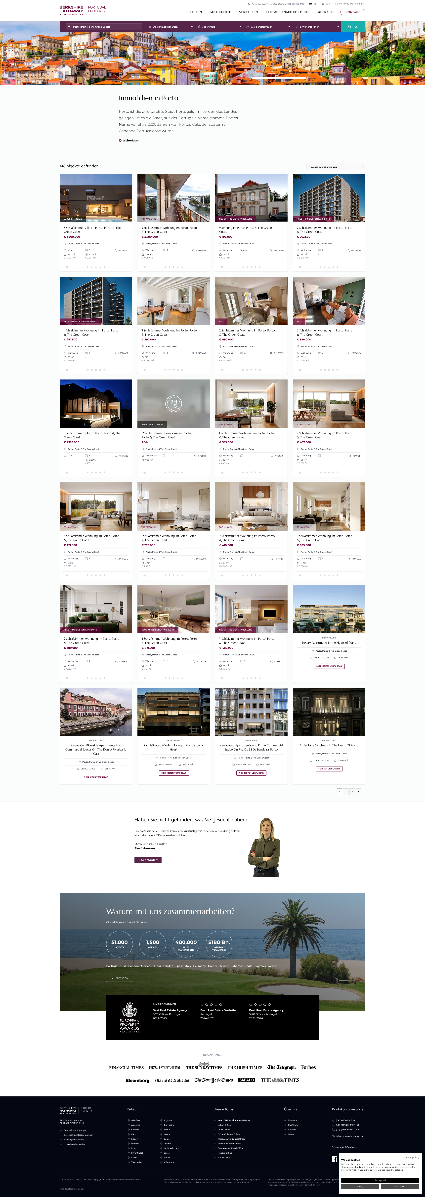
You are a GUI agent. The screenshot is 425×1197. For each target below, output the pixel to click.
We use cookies (350, 1160)
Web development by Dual (72, 1189)
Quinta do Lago (171, 1148)
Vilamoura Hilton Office (229, 1143)
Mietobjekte (220, 12)
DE (315, 4)
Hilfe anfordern (148, 860)
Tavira (167, 1157)
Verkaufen (248, 12)
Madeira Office (225, 1153)
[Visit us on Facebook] (334, 1159)
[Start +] (83, 10)
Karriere (292, 1129)
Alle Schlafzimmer (261, 26)
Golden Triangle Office (229, 1134)
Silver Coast (137, 1153)
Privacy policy (411, 1157)
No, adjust (400, 1186)
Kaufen (195, 12)
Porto (134, 1148)
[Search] (353, 25)
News (291, 1134)
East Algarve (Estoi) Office (230, 1148)
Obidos (167, 1143)
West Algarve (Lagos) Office (231, 1139)
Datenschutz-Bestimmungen (78, 1135)
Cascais (135, 1129)
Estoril (167, 1129)
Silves (167, 1153)
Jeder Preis (208, 26)
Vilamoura (169, 1162)
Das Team (293, 1125)
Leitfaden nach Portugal (288, 12)
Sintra (134, 1157)
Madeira (135, 1143)
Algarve (168, 1120)
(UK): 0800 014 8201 (345, 1120)
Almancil (135, 1125)
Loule (167, 1139)
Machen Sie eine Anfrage (112, 218)
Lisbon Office (224, 1125)
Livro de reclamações (74, 1144)
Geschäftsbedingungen (75, 1130)
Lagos (167, 1134)
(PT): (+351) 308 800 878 (348, 1129)
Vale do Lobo (137, 1162)
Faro (133, 1134)
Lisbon (134, 1139)
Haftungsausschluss (74, 1139)
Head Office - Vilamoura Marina (234, 1120)
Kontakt (353, 12)
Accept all (380, 1180)
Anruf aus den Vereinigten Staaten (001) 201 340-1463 (278, 4)
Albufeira (135, 1120)
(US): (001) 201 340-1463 (347, 1125)
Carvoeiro (169, 1125)
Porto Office (224, 1129)
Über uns (326, 12)
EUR (326, 3)
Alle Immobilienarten (165, 26)
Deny (360, 1186)
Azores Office (224, 1157)
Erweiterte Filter (309, 26)
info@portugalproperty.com (350, 1136)
